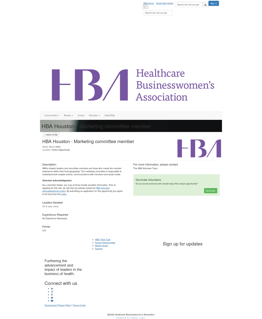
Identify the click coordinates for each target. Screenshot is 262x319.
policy (64, 194)
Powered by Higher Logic (131, 317)
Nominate (210, 190)
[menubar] (159, 8)
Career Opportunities (105, 242)
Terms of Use (79, 305)
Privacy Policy (64, 305)
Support (99, 248)
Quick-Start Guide (164, 3)
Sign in (213, 3)
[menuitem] (149, 3)
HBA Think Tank (103, 239)
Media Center (101, 245)
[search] (205, 4)
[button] (52, 115)
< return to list (50, 134)
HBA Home (148, 3)
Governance (50, 305)
